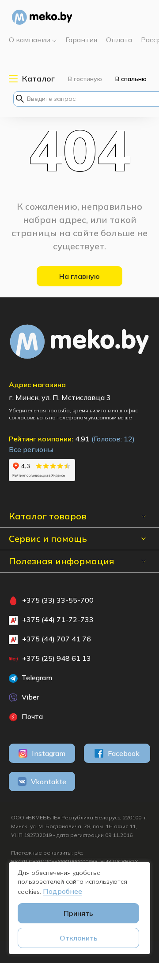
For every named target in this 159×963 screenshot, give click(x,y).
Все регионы (31, 449)
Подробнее (62, 891)
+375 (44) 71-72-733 (58, 619)
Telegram (36, 677)
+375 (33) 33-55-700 (58, 600)
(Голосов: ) (113, 438)
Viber (29, 697)
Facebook (124, 753)
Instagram (48, 753)
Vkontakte (48, 781)
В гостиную (85, 79)
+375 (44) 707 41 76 (56, 638)
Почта (31, 716)
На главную (79, 276)
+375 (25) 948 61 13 (56, 658)
